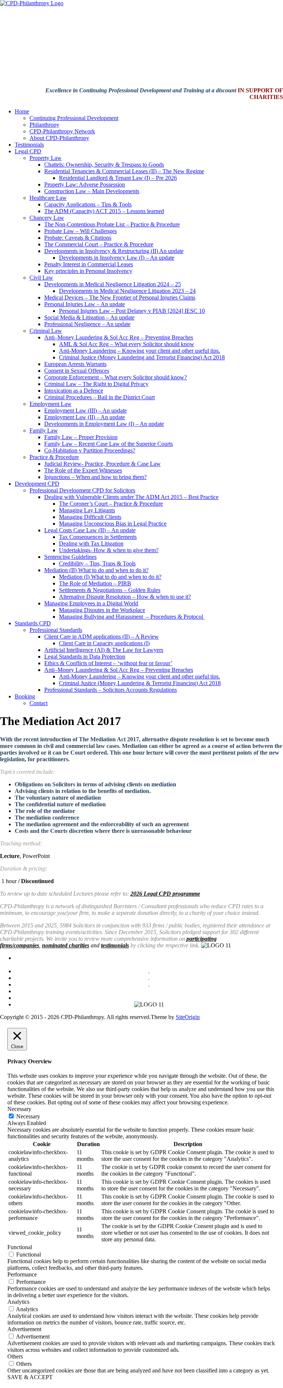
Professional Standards (55, 630)
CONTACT (31, 958)
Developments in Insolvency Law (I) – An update (116, 257)
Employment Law (50, 404)
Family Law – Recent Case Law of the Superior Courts (108, 444)
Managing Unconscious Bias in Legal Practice (113, 523)
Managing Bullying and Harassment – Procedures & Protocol (132, 616)
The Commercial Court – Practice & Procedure (98, 244)
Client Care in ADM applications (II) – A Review (101, 636)
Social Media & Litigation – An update (89, 317)
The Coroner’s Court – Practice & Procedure (111, 503)
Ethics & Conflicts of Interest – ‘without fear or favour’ (108, 663)
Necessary (28, 1116)
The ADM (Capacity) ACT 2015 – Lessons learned (104, 211)
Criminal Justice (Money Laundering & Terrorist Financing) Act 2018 (140, 683)
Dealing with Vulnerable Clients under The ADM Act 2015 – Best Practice (131, 497)
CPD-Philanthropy (102, 991)
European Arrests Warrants (75, 364)
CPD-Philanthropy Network (62, 131)
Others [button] (15, 1356)
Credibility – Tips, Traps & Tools (97, 563)
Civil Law (41, 277)
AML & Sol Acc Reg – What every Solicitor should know (126, 344)
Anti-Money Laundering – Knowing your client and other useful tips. (139, 351)
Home (22, 111)
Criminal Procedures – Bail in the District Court (99, 397)
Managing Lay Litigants (87, 510)
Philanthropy (44, 125)
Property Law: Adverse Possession (84, 184)
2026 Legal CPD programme (165, 893)
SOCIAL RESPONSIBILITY (158, 964)
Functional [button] (19, 1247)
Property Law (45, 158)
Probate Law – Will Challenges (80, 231)
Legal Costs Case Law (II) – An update (90, 530)
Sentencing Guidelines (70, 557)
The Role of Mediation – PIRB (95, 583)
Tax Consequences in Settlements (98, 537)
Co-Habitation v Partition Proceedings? (89, 450)
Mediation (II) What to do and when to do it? (96, 570)
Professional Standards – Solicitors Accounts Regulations (110, 690)
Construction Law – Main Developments (91, 191)
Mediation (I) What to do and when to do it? (110, 577)
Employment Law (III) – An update (85, 410)
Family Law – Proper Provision (81, 437)
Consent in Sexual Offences (76, 370)
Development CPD (37, 484)
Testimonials (29, 144)
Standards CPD (33, 623)
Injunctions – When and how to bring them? (95, 477)
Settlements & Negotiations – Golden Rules (109, 590)
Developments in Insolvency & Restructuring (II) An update (114, 251)
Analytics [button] (18, 1302)
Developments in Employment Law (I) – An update (104, 424)
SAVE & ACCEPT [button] (30, 1377)
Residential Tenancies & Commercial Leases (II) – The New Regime (124, 171)
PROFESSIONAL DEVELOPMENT (141, 958)
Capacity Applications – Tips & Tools (88, 204)
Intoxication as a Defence (73, 390)
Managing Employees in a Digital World (91, 603)
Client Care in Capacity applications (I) (104, 643)
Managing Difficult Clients (90, 517)
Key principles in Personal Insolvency (88, 271)
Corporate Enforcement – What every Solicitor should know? (115, 377)
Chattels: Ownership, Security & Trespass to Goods (104, 164)
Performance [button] (22, 1274)
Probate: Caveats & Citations (77, 238)
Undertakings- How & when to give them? (108, 550)
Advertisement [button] (24, 1329)
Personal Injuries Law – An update (84, 304)
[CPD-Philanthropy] (31, 3)
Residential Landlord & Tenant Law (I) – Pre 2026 (118, 178)
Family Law (43, 430)
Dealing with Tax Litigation (91, 543)
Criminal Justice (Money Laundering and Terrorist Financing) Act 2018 (142, 357)
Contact (38, 703)
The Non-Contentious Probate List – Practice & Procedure (112, 224)
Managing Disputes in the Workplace (102, 610)
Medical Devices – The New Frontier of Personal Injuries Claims (119, 297)
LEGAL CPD (70, 958)
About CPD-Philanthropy (59, 138)
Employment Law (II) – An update (84, 417)
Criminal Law (45, 331)
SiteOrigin (188, 1017)
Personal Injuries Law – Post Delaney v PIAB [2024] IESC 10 (132, 311)
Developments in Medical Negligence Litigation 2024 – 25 (112, 284)
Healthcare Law (48, 198)
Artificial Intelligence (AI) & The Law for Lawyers (103, 650)
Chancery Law (46, 218)
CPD (108, 964)
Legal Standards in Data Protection (84, 656)
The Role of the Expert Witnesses (83, 470)
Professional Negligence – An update (87, 324)
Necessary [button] (19, 1109)
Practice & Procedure (54, 457)
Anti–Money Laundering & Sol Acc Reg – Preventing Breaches (118, 337)
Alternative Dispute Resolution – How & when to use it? (125, 597)
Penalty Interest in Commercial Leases (88, 264)
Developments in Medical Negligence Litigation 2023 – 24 (127, 291)
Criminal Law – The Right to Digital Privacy (96, 384)
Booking (25, 696)
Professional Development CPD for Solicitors (82, 490)
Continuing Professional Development (73, 118)
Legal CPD (28, 151)
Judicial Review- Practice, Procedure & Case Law (102, 464)
